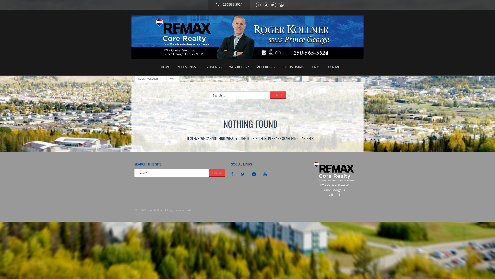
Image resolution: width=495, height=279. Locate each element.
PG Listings (213, 67)
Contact (335, 67)
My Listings (187, 67)
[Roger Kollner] (247, 37)
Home (165, 67)
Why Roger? (239, 67)
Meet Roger (265, 67)
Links (316, 67)
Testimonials (293, 67)
